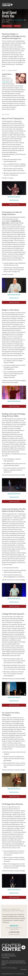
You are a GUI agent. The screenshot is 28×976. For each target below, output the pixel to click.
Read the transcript (14, 200)
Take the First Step (14, 204)
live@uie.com (14, 925)
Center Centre (5, 82)
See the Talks (17, 26)
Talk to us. (14, 968)
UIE (21, 88)
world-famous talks (18, 20)
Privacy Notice (24, 969)
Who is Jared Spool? (7, 26)
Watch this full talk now (14, 197)
